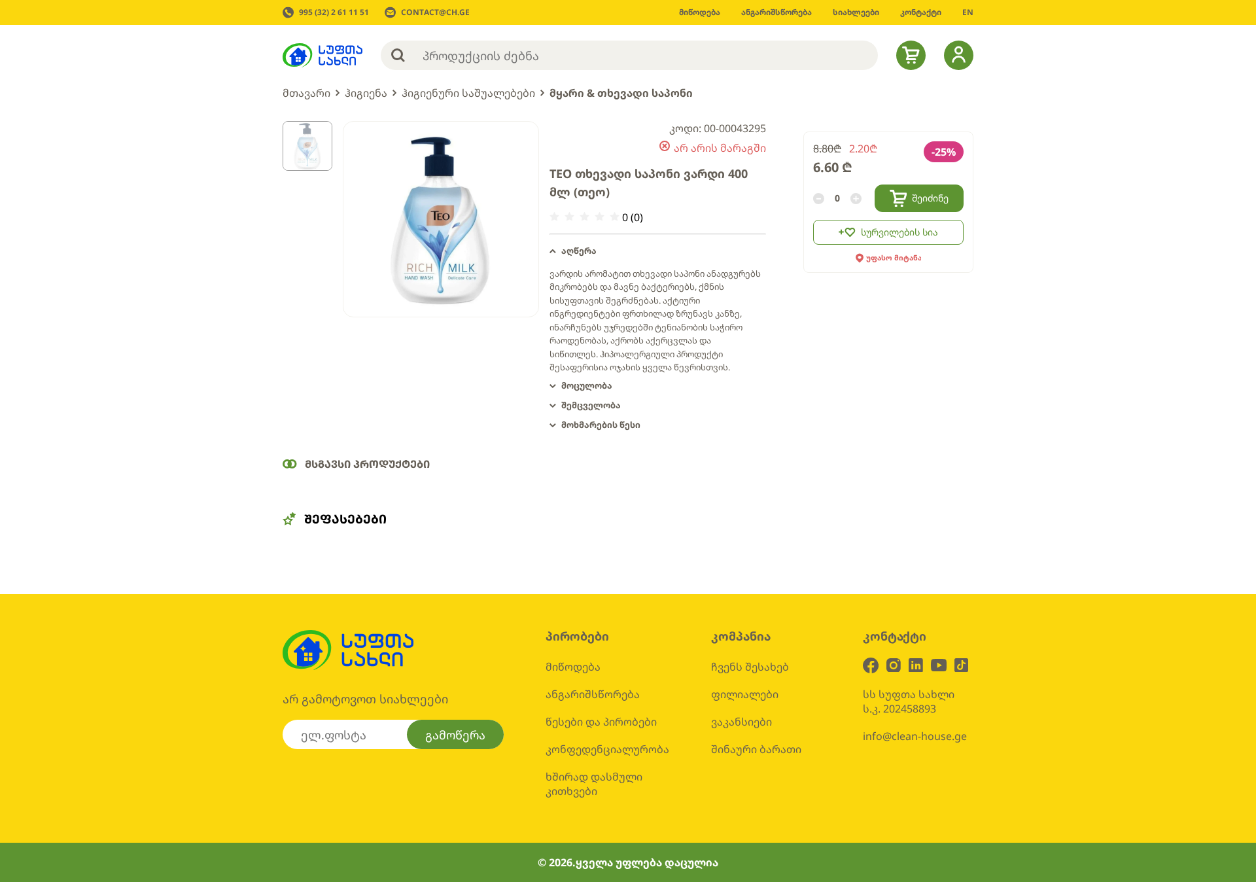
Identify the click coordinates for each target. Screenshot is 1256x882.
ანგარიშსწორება (593, 694)
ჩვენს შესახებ (750, 667)
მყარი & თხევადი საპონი (621, 93)
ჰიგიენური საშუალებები (468, 93)
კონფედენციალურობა (607, 749)
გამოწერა (455, 735)
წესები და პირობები (601, 721)
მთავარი (306, 93)
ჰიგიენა (366, 93)
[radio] (554, 217)
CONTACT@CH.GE (435, 12)
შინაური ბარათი (756, 749)
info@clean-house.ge (915, 736)
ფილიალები (744, 694)
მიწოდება (573, 667)
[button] (658, 251)
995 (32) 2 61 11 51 (334, 12)
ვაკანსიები (741, 721)
